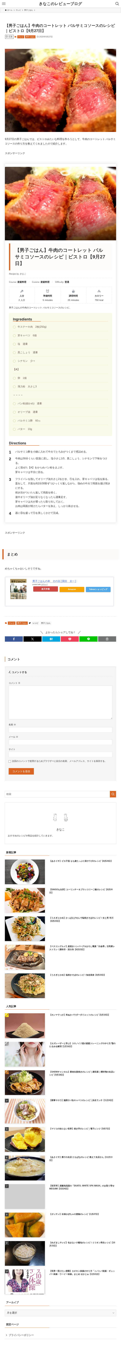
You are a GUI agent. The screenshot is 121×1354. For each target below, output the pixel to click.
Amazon (72, 589)
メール (13, 737)
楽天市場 (45, 589)
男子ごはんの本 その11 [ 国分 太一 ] (54, 581)
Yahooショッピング (98, 589)
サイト (12, 749)
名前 (12, 724)
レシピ (35, 623)
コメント (14, 683)
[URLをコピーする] (107, 639)
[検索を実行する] (113, 794)
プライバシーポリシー (21, 1335)
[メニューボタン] (4, 4)
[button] (14, 639)
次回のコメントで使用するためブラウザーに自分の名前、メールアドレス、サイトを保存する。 (59, 761)
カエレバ (44, 584)
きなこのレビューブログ (60, 4)
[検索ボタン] (117, 4)
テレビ (20, 37)
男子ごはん (30, 37)
